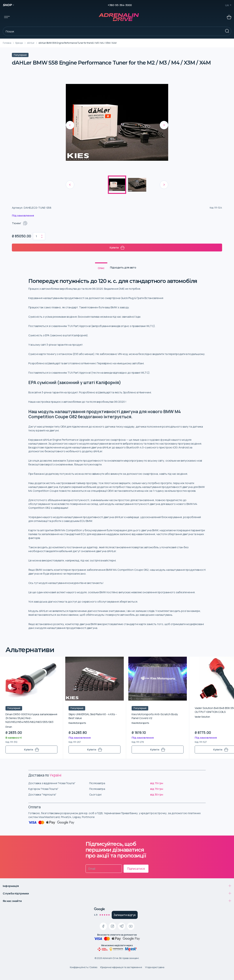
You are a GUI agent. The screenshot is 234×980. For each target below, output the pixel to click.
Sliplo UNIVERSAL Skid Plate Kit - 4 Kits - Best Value (93, 716)
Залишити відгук (125, 915)
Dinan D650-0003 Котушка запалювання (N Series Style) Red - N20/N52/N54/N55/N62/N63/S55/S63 (31, 718)
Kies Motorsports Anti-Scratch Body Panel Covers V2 (155, 716)
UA (227, 5)
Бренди (19, 42)
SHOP (7, 5)
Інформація (11, 886)
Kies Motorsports (77, 723)
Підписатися (136, 869)
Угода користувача (154, 967)
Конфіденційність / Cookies (83, 967)
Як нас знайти (12, 901)
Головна (7, 42)
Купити (114, 247)
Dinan (8, 727)
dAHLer (31, 42)
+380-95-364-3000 (120, 5)
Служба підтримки (16, 893)
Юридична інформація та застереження (121, 967)
